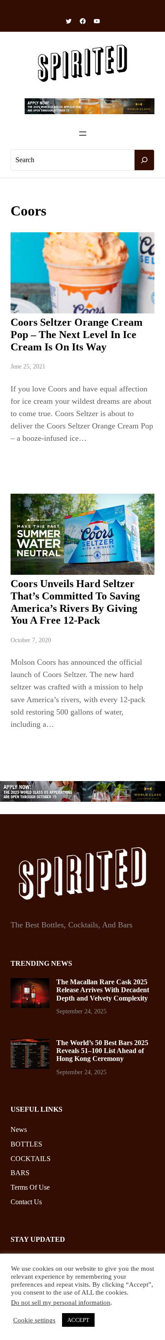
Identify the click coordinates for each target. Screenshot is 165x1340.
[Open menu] (82, 133)
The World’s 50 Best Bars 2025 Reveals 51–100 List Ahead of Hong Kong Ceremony (102, 1051)
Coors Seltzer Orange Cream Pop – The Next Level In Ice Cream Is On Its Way (77, 334)
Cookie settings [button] (34, 1320)
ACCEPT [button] (78, 1320)
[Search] (144, 160)
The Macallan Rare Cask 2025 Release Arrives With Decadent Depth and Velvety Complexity (102, 990)
